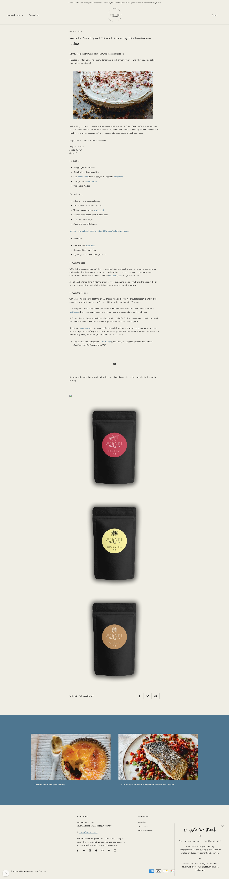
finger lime (118, 177)
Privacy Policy (143, 826)
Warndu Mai (105, 342)
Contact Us (34, 15)
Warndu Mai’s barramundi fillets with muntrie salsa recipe (147, 784)
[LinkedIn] (115, 850)
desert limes (83, 177)
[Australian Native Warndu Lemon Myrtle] (114, 544)
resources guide (86, 328)
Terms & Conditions (145, 831)
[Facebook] (78, 850)
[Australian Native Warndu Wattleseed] (114, 640)
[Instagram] (90, 850)
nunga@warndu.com (88, 832)
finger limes (90, 245)
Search (215, 15)
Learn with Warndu (15, 15)
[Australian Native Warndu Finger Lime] (114, 448)
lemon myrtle (91, 181)
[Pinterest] (96, 850)
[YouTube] (103, 850)
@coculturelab (209, 867)
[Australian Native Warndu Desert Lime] (114, 396)
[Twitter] (84, 850)
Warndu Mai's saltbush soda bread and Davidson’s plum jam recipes (99, 231)
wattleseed (99, 210)
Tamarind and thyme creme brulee (49, 784)
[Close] (222, 826)
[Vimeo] (109, 850)
